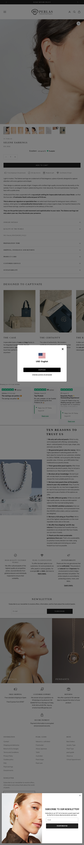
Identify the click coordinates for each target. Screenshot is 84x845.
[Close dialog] (80, 795)
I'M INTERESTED (62, 826)
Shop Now (42, 370)
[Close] (62, 349)
